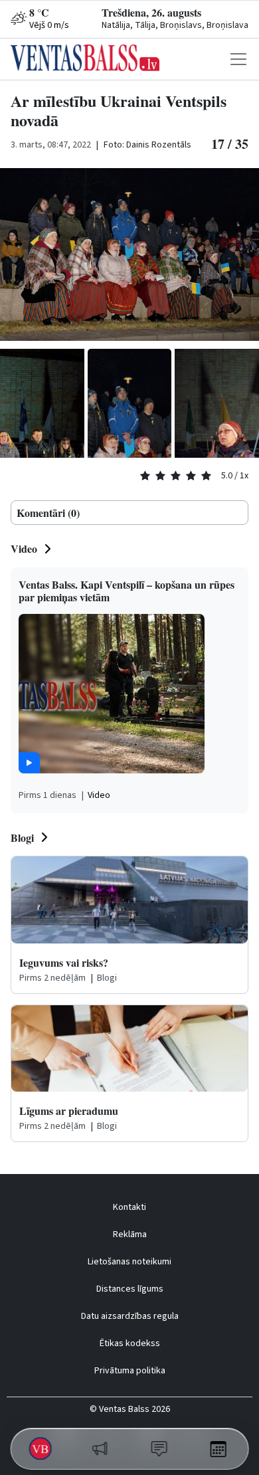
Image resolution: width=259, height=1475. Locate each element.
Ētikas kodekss (130, 1343)
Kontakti (129, 1207)
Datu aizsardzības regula (130, 1316)
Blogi (22, 837)
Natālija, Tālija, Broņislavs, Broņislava (175, 25)
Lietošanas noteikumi (129, 1261)
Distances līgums (129, 1289)
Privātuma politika (129, 1370)
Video (24, 548)
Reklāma (130, 1234)
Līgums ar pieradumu (68, 1110)
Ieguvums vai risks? (63, 962)
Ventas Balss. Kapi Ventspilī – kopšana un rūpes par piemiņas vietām (126, 591)
